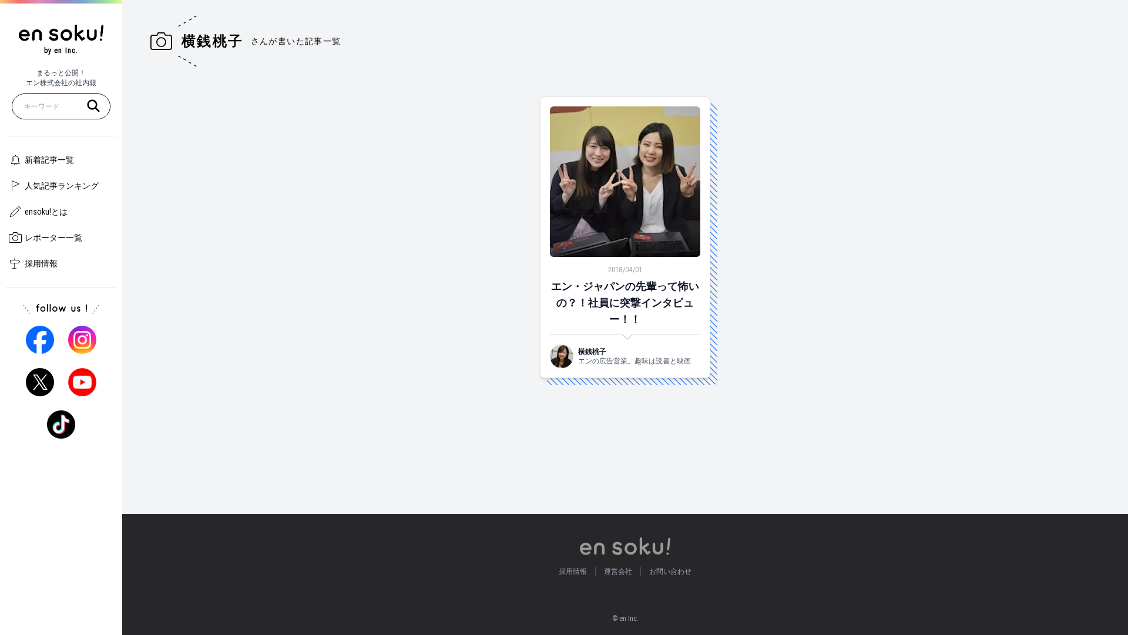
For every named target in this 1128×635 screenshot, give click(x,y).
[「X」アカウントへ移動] (40, 382)
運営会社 (618, 571)
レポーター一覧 (53, 237)
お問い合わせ (670, 571)
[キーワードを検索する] (93, 106)
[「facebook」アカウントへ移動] (40, 340)
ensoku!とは (46, 211)
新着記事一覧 (49, 160)
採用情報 (41, 263)
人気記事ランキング (62, 185)
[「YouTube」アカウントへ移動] (82, 382)
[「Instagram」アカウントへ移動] (82, 340)
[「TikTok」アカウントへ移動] (61, 424)
